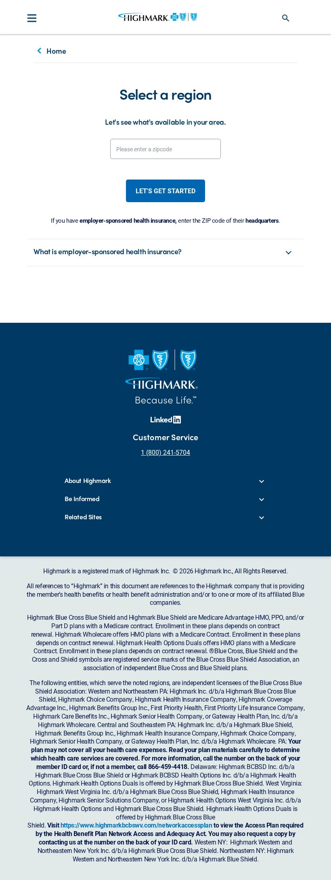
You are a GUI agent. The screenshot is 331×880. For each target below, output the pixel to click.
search (286, 18)
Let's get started (165, 190)
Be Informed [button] (82, 499)
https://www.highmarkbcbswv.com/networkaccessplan (136, 825)
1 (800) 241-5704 (165, 452)
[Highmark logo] (157, 17)
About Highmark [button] (88, 481)
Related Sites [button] (83, 517)
